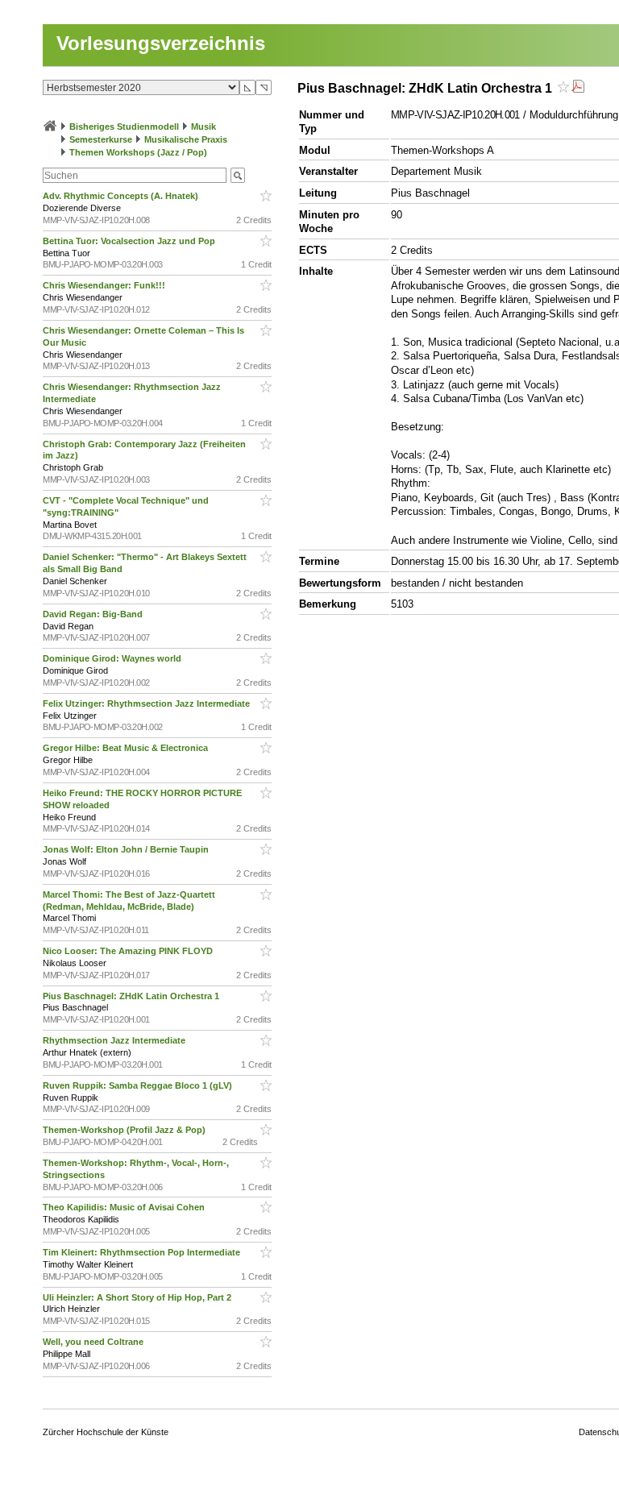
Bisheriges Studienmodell (124, 126)
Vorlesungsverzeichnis (160, 43)
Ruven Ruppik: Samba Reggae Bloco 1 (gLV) (139, 1085)
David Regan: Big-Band (94, 614)
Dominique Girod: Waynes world (113, 658)
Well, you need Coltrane (94, 1342)
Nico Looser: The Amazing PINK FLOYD (129, 951)
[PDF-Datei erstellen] (577, 88)
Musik (203, 126)
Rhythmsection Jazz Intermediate (115, 1040)
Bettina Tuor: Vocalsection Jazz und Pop (130, 241)
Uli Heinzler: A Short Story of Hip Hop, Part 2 (138, 1297)
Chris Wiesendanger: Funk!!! (105, 285)
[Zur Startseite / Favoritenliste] (50, 126)
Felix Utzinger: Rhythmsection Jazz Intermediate (147, 703)
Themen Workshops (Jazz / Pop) (138, 152)
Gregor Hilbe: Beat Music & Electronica (126, 748)
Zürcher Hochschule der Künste (105, 1432)
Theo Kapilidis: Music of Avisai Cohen (125, 1207)
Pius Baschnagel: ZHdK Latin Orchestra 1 (132, 996)
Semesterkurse (100, 139)
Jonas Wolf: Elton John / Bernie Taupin (127, 849)
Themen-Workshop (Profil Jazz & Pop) (126, 1130)
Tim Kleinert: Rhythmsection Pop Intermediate (143, 1252)
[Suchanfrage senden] (238, 175)
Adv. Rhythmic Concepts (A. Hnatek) (122, 196)
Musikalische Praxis (185, 139)
